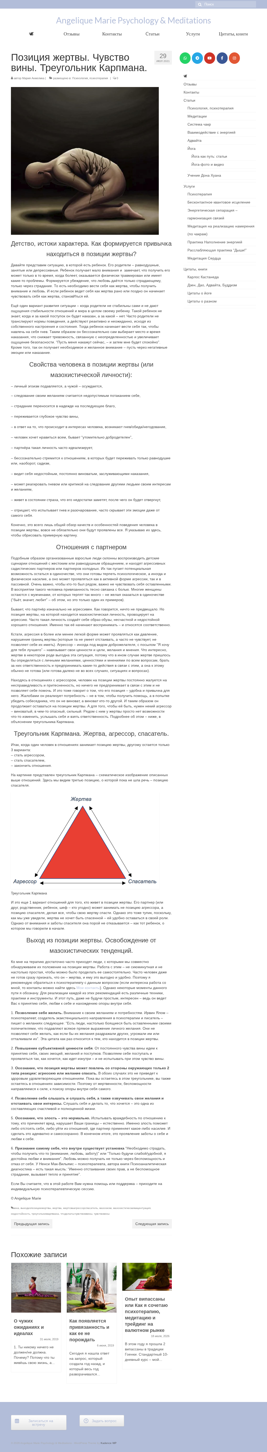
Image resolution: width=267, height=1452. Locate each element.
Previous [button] (15, 1326)
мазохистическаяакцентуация (131, 1208)
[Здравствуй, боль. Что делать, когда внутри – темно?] (147, 1288)
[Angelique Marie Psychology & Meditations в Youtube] (209, 58)
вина (16, 1208)
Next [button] (167, 1326)
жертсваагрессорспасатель (80, 1208)
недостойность (20, 1213)
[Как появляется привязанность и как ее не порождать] (36, 1288)
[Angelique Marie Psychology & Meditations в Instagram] (234, 58)
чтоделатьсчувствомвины (76, 1213)
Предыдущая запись (31, 1224)
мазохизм (105, 1208)
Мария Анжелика (33, 78)
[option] (36, 1326)
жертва (57, 1208)
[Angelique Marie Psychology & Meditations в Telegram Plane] (197, 58)
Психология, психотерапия (90, 78)
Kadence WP (109, 1443)
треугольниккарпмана (45, 1213)
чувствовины (102, 1213)
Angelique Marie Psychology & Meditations (133, 20)
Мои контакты (88, 988)
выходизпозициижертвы (36, 1208)
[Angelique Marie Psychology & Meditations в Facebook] (222, 58)
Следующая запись (152, 1224)
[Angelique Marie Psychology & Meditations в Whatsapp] (185, 58)
